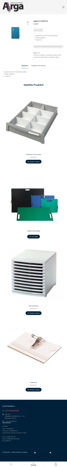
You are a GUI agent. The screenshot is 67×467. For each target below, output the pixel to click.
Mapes (57, 57)
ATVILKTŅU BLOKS (33, 306)
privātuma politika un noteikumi (19, 452)
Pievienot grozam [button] (35, 161)
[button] (28, 23)
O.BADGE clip (33, 382)
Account (33, 465)
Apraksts (25, 65)
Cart (55, 465)
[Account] (33, 463)
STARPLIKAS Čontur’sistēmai (33, 154)
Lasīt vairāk (34, 236)
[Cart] (56, 463)
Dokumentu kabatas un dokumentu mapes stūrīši (47, 55)
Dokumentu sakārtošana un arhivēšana (44, 57)
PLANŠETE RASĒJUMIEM (33, 231)
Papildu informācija (38, 65)
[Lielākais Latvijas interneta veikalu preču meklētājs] (57, 457)
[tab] (25, 65)
